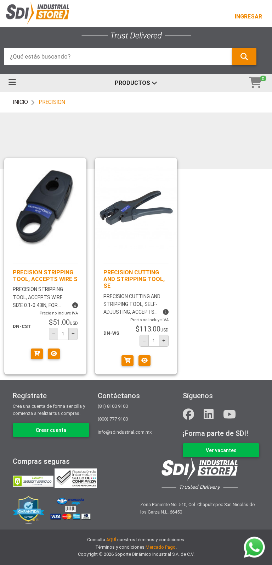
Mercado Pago (161, 547)
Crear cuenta (51, 430)
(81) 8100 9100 (113, 406)
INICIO (20, 102)
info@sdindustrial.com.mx (125, 432)
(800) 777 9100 (113, 419)
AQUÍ (111, 539)
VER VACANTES (221, 450)
